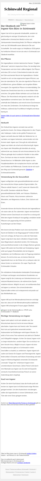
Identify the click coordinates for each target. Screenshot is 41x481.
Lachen (33, 472)
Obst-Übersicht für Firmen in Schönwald (22, 403)
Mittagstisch (19, 20)
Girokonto (32, 469)
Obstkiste (29, 169)
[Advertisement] (20, 429)
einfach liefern (31, 453)
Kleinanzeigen (10, 472)
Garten (27, 472)
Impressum (25, 474)
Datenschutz (17, 474)
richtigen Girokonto (23, 463)
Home (7, 469)
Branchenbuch (29, 20)
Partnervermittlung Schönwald (19, 469)
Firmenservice (19, 472)
